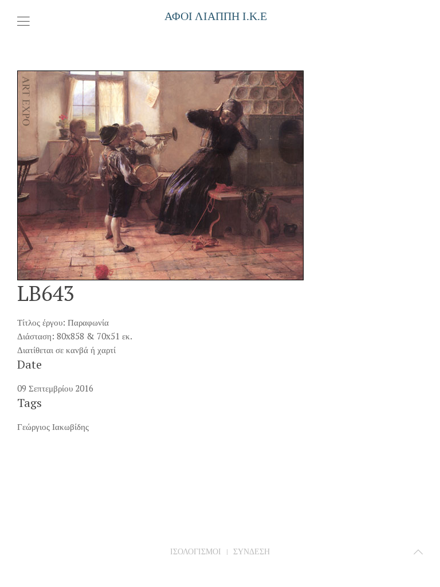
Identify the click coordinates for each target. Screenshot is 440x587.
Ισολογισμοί (195, 551)
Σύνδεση (251, 551)
